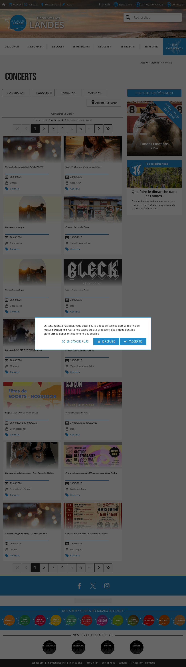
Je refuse (108, 341)
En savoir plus (77, 341)
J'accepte (135, 341)
